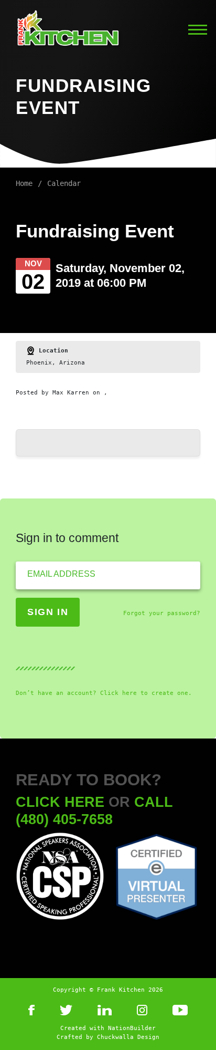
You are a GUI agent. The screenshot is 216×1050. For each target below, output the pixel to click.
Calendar (64, 183)
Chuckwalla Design (128, 1037)
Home (24, 183)
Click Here (60, 802)
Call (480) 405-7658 (94, 810)
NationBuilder (132, 1028)
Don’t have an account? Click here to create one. (104, 693)
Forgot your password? (161, 613)
